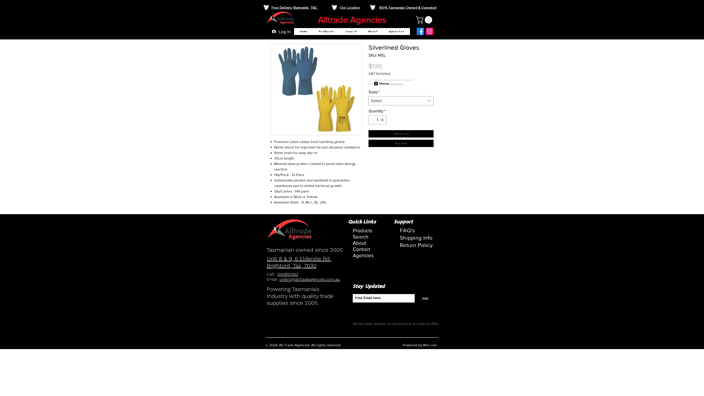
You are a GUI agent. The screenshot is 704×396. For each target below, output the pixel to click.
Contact (361, 249)
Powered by (413, 345)
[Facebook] (420, 31)
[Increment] (382, 119)
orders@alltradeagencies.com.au (309, 279)
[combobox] (401, 100)
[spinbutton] (377, 119)
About (359, 243)
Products (361, 230)
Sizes (374, 92)
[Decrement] (372, 119)
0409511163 (287, 274)
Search (360, 237)
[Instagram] (429, 31)
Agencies (361, 255)
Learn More (396, 83)
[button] (326, 31)
